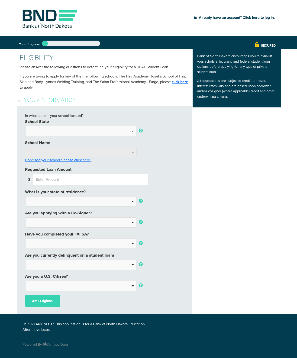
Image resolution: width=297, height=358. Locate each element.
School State (37, 121)
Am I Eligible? (42, 301)
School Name (37, 142)
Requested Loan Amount (48, 169)
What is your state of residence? (55, 191)
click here (180, 82)
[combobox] (81, 131)
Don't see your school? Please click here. (58, 160)
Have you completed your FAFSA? (57, 234)
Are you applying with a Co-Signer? (58, 213)
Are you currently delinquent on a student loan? (69, 255)
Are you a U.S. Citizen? (46, 276)
